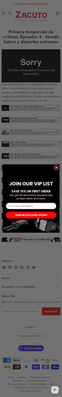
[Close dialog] (56, 167)
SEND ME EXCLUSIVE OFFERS (31, 215)
